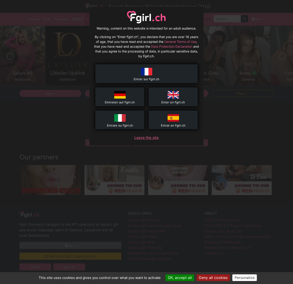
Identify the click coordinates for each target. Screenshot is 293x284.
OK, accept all (180, 277)
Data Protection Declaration (171, 46)
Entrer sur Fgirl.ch (146, 79)
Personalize (245, 277)
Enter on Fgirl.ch (173, 102)
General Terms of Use (180, 42)
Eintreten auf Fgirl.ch (120, 102)
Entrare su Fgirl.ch (120, 125)
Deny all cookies (213, 277)
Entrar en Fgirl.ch (173, 125)
